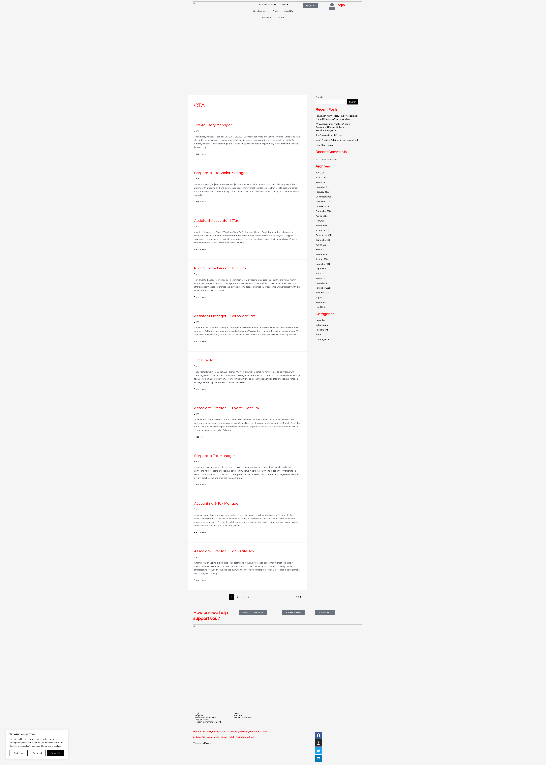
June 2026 (320, 178)
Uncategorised (323, 339)
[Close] (65, 732)
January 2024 (322, 259)
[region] (37, 744)
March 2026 (321, 187)
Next (300, 597)
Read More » (200, 153)
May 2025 (320, 221)
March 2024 (321, 254)
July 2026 (320, 173)
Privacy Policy (201, 720)
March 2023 (321, 283)
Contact (281, 18)
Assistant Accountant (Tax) (217, 220)
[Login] (332, 6)
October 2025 (322, 206)
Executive (320, 320)
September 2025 (323, 211)
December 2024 (323, 235)
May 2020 (320, 307)
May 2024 (320, 250)
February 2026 (322, 192)
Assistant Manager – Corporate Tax (224, 316)
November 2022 (323, 288)
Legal (236, 713)
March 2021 (321, 302)
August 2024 (321, 245)
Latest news (322, 325)
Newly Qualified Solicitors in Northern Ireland (337, 140)
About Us (288, 11)
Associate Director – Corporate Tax (224, 551)
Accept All (55, 753)
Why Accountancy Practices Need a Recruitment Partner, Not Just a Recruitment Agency (333, 127)
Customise (19, 753)
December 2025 (323, 197)
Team (318, 335)
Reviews (265, 18)
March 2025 (321, 226)
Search (319, 97)
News (275, 11)
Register (199, 716)
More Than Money (324, 145)
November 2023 (323, 264)
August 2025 (321, 216)
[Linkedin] (318, 758)
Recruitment (322, 330)
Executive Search (242, 718)
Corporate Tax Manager (214, 456)
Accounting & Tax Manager (217, 503)
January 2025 (322, 230)
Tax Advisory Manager (213, 125)
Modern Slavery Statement (208, 722)
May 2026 (320, 182)
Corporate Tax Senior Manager (220, 173)
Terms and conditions (205, 718)
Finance (238, 716)
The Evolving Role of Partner (329, 135)
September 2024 (323, 240)
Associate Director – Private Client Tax (227, 408)
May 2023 (320, 278)
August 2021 (321, 298)
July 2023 (320, 274)
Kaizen (207, 743)
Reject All (37, 753)
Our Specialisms (265, 5)
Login (340, 5)
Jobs (283, 5)
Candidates (259, 11)
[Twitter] (318, 750)
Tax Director (204, 360)
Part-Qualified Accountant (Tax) (220, 268)
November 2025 (323, 202)
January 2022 (322, 293)
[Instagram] (318, 743)
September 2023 (323, 269)
